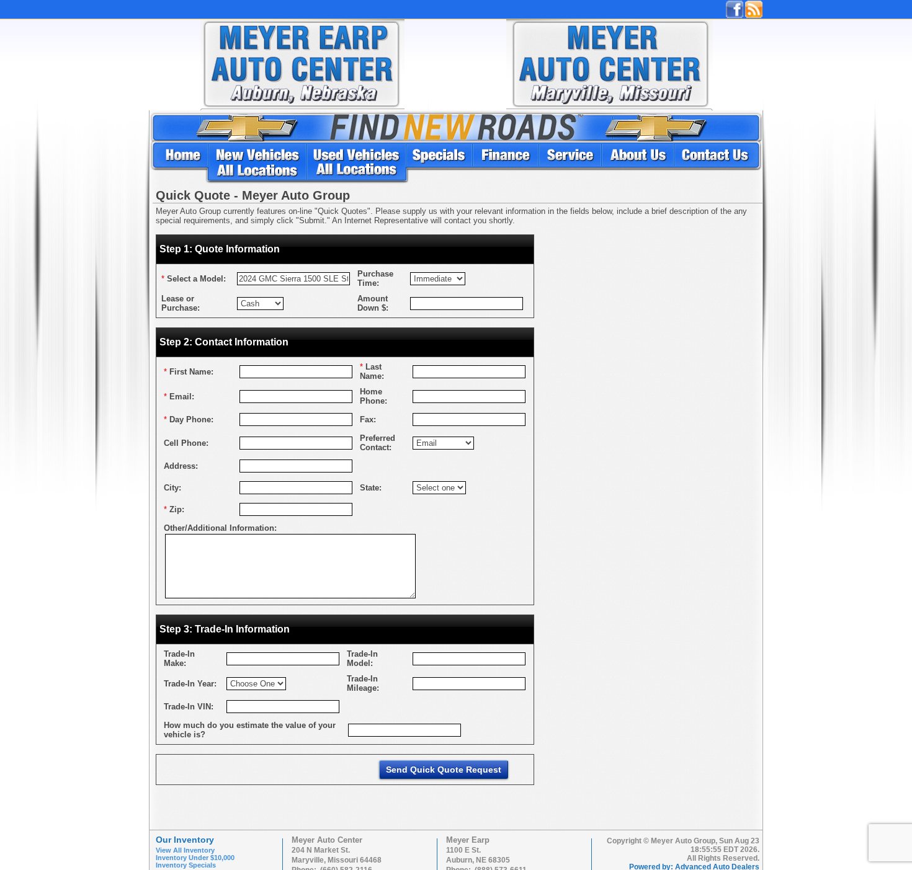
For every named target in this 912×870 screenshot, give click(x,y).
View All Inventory (185, 850)
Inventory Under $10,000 (195, 857)
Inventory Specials (186, 865)
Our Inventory (185, 840)
